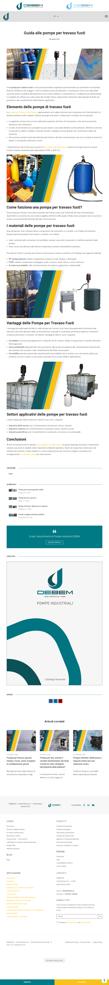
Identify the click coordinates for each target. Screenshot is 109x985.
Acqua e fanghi (12, 884)
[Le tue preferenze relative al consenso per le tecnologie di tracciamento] (104, 980)
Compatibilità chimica (64, 863)
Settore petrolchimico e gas (17, 904)
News (11, 474)
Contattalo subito (28, 454)
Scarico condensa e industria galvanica (21, 897)
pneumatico (62, 147)
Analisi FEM (11, 845)
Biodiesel (10, 881)
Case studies (61, 866)
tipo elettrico (48, 147)
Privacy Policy (72, 922)
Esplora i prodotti (54, 542)
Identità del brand (13, 849)
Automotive (11, 878)
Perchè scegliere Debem (16, 829)
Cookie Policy (85, 922)
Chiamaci (81, 982)
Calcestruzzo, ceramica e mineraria (20, 888)
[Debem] (6, 16)
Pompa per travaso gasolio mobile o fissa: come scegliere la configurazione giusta (21, 761)
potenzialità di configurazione (49, 445)
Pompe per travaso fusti (65, 836)
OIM (57, 860)
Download (60, 857)
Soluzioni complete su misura (67, 845)
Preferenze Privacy (72, 942)
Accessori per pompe (64, 842)
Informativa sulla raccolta (54, 960)
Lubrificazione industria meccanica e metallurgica (25, 910)
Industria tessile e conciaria (17, 916)
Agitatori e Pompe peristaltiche (67, 839)
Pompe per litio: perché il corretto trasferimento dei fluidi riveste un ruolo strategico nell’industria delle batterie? (54, 762)
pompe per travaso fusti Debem (23, 112)
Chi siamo (10, 826)
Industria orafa (12, 913)
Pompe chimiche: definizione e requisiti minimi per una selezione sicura (87, 761)
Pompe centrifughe (63, 829)
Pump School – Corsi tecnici (17, 839)
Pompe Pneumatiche (64, 826)
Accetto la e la (74, 922)
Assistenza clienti (13, 836)
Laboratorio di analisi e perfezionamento (21, 842)
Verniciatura (11, 894)
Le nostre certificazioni (15, 833)
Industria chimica (13, 891)
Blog (8, 860)
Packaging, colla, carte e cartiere (19, 900)
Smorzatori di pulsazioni (65, 833)
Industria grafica (13, 907)
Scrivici (27, 982)
